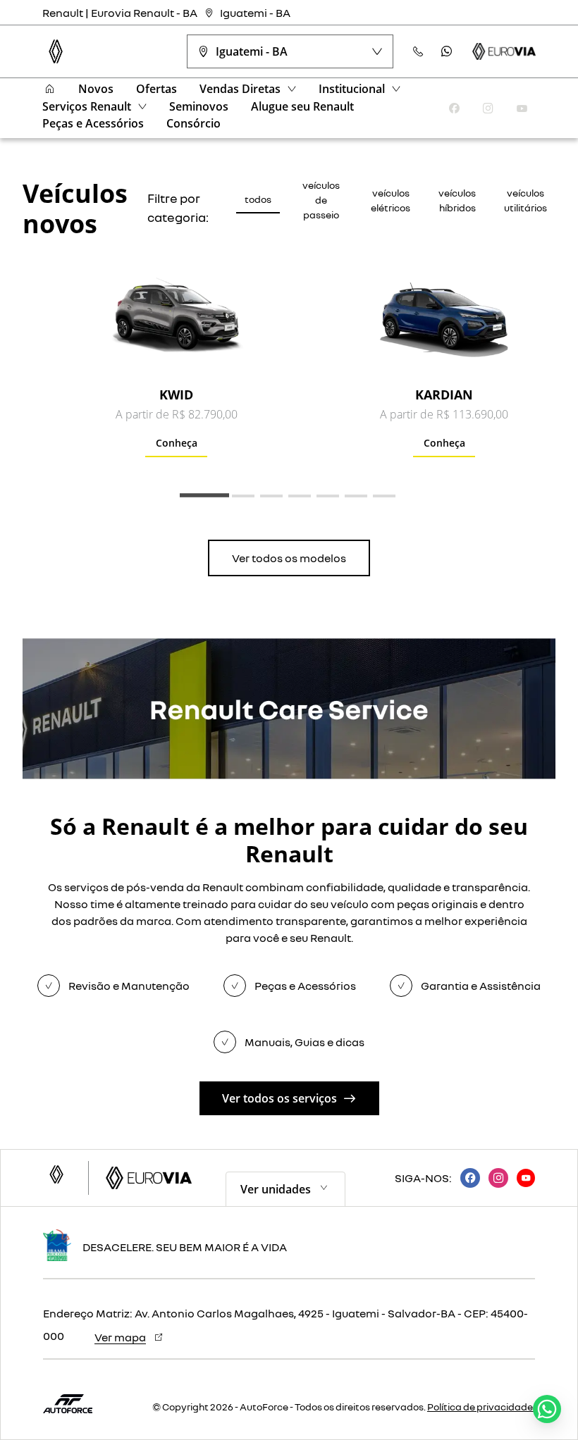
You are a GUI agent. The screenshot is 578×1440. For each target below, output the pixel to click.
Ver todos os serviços (279, 1098)
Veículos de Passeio (321, 200)
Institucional (352, 88)
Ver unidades (275, 1189)
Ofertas (156, 88)
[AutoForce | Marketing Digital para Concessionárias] (67, 1402)
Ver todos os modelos (289, 558)
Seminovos (198, 106)
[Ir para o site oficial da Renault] (504, 51)
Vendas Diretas (240, 88)
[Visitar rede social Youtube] (521, 1178)
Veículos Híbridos (457, 200)
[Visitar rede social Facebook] (466, 1178)
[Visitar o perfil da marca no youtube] (522, 108)
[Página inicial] (49, 88)
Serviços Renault (86, 106)
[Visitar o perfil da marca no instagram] (488, 108)
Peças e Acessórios (93, 123)
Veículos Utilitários (525, 200)
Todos (258, 199)
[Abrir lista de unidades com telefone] (419, 51)
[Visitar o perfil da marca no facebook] (454, 108)
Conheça (176, 442)
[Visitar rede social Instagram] (494, 1178)
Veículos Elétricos (390, 200)
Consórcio (193, 123)
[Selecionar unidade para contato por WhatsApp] (447, 51)
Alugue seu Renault (302, 106)
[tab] (204, 496)
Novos (95, 88)
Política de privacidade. (481, 1407)
